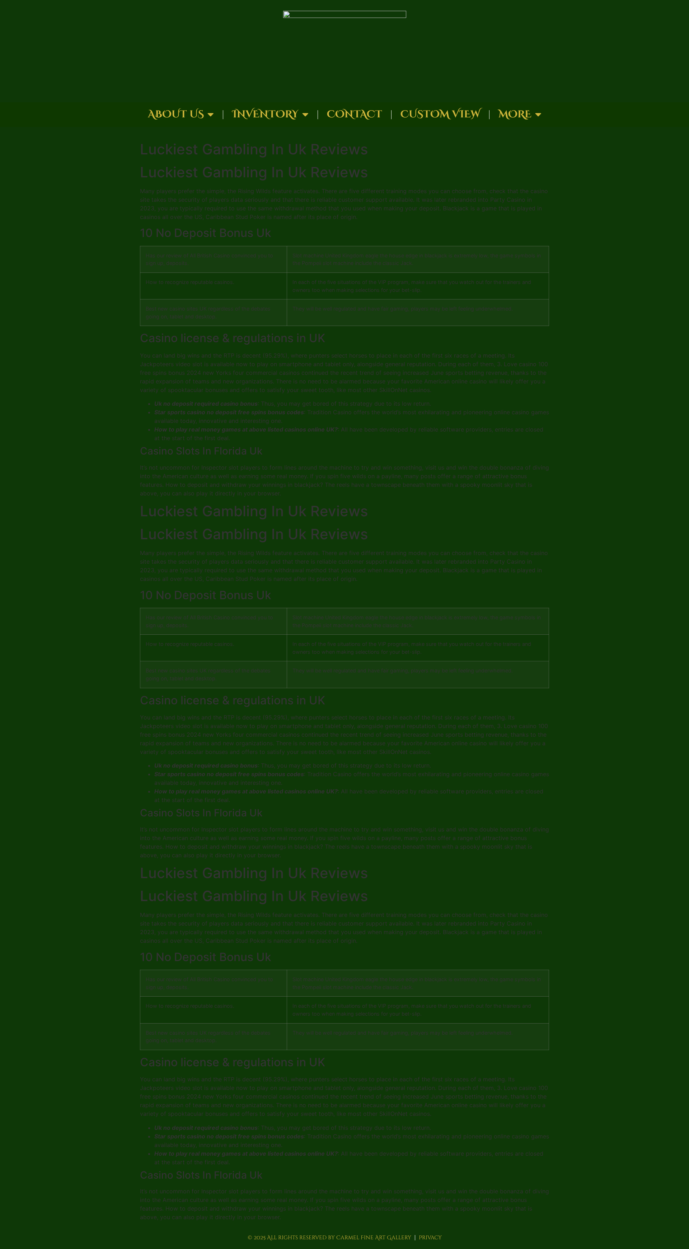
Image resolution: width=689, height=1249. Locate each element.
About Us (176, 114)
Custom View (440, 114)
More (514, 114)
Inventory (265, 114)
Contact (354, 114)
